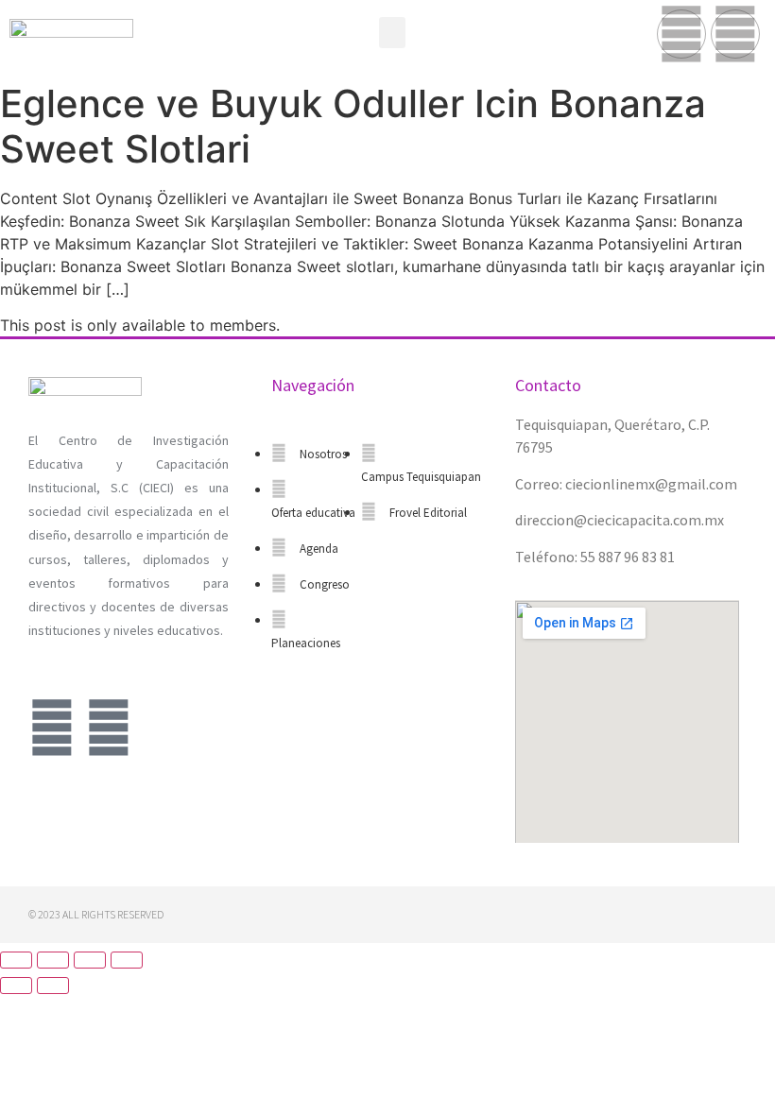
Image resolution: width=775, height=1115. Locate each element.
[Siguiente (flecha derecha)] (53, 985)
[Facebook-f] (681, 34)
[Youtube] (735, 34)
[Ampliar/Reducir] (127, 960)
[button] (392, 32)
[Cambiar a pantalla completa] (90, 960)
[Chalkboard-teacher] (108, 727)
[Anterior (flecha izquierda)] (16, 985)
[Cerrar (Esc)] (16, 960)
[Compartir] (53, 960)
